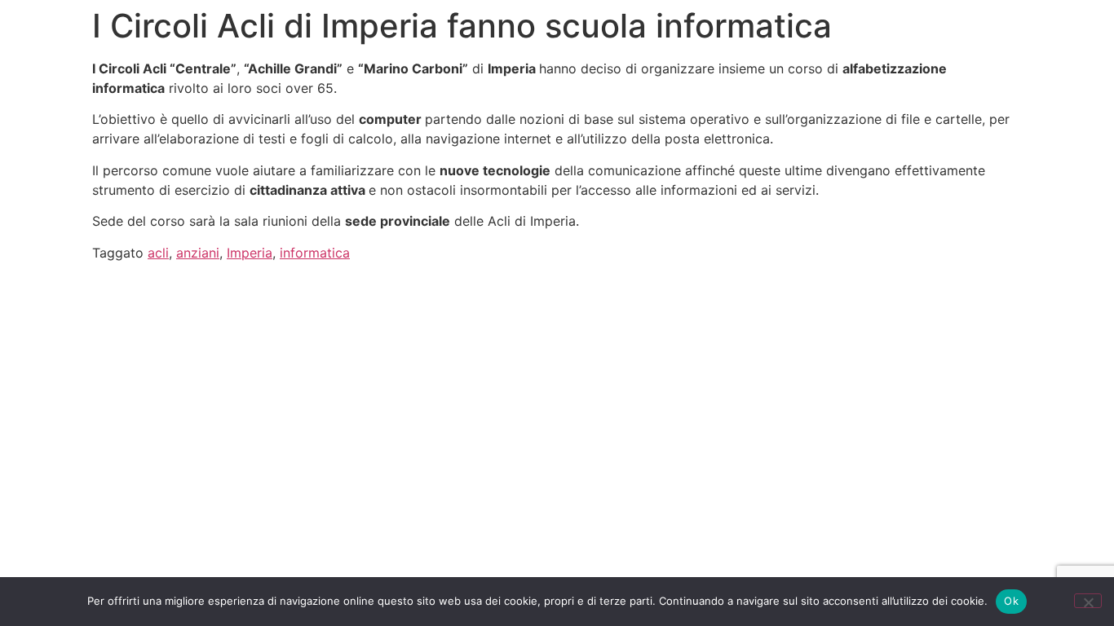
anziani (197, 253)
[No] (1088, 600)
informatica (315, 253)
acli (158, 253)
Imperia (249, 253)
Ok (1011, 600)
